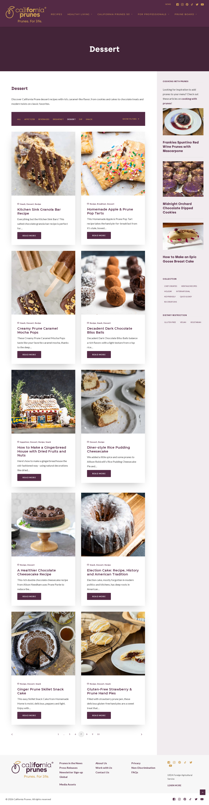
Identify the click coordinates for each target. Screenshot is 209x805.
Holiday (168, 291)
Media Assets (67, 784)
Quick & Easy (186, 296)
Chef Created (170, 286)
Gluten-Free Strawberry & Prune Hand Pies (109, 691)
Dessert (30, 204)
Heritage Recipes (189, 286)
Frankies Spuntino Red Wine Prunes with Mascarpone (181, 146)
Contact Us (102, 772)
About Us (101, 763)
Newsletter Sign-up (71, 772)
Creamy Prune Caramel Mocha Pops (37, 330)
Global (63, 776)
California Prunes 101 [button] (113, 14)
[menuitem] (177, 4)
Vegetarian (195, 322)
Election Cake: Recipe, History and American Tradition (113, 572)
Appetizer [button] (29, 119)
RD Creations (170, 302)
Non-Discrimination (143, 767)
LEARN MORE (174, 785)
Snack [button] (89, 119)
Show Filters (130, 119)
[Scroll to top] (202, 791)
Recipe (38, 204)
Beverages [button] (43, 119)
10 (98, 734)
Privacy (136, 763)
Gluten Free (170, 322)
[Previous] (15, 735)
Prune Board (184, 14)
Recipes (56, 14)
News (168, 4)
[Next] (140, 735)
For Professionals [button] (152, 14)
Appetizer (24, 442)
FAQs (134, 772)
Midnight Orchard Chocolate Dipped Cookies (178, 208)
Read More (29, 235)
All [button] (19, 119)
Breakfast (101, 204)
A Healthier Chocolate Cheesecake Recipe (36, 572)
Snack (22, 204)
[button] (177, 4)
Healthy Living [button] (78, 14)
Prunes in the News (70, 763)
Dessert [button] (71, 119)
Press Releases (68, 767)
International (183, 291)
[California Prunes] (26, 14)
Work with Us (104, 767)
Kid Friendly (170, 296)
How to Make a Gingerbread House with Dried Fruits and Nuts (41, 451)
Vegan (183, 322)
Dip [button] (80, 119)
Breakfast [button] (58, 119)
